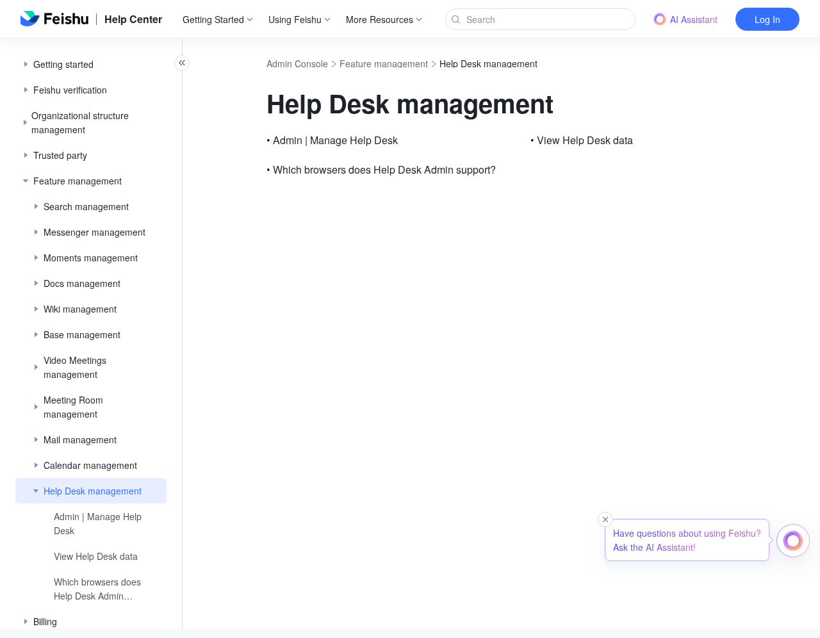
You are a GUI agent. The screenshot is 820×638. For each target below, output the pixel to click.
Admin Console (297, 63)
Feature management (384, 63)
